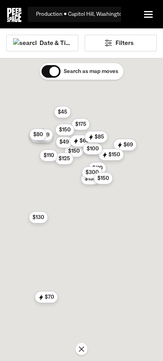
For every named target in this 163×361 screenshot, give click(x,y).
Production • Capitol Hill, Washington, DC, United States (78, 14)
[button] (125, 145)
